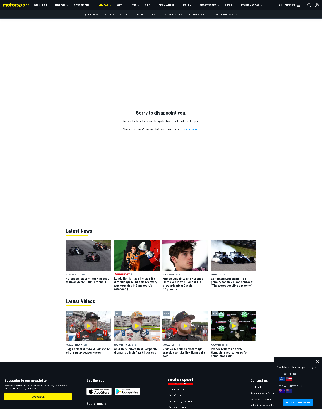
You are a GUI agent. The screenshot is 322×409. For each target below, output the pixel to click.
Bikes (228, 5)
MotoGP (60, 5)
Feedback (255, 386)
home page (190, 129)
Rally (187, 5)
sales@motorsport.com (263, 404)
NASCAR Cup (81, 5)
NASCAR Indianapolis (226, 14)
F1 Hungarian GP (198, 14)
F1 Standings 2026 (172, 14)
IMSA (134, 5)
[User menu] (317, 5)
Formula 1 (40, 5)
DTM (147, 5)
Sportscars (208, 5)
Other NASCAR (250, 5)
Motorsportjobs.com (180, 401)
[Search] (309, 5)
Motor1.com (174, 395)
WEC (119, 5)
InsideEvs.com (176, 389)
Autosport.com (177, 407)
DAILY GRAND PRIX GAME (116, 14)
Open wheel (166, 5)
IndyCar (103, 5)
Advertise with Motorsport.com (268, 392)
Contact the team (260, 398)
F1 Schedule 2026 (145, 14)
